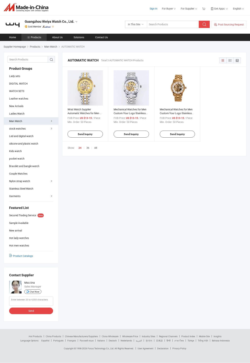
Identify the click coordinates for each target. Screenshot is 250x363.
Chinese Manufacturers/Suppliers (81, 336)
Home (12, 37)
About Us (57, 37)
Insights (217, 336)
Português (58, 340)
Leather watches (18, 98)
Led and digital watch (21, 136)
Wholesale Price (130, 336)
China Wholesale (110, 336)
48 (95, 147)
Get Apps (219, 8)
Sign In (153, 8)
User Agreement (145, 348)
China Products (53, 336)
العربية (139, 340)
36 (87, 147)
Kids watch (15, 151)
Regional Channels (168, 336)
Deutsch (113, 340)
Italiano (101, 340)
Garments (14, 196)
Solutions (79, 37)
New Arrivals (16, 106)
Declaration (163, 348)
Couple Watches (18, 173)
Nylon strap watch (19, 181)
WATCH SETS (16, 91)
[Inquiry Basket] (204, 8)
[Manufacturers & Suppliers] (27, 7)
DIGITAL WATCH (18, 83)
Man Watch (15, 121)
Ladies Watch (17, 113)
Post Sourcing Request (231, 24)
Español (45, 340)
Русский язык (87, 340)
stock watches (17, 128)
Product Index (188, 336)
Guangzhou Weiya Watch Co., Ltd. (49, 21)
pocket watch (17, 158)
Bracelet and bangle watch (24, 166)
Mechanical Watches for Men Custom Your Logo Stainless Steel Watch (130, 113)
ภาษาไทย (179, 340)
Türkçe (191, 340)
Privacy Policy (179, 348)
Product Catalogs (23, 256)
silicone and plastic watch (23, 143)
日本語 (159, 340)
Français (71, 340)
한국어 (149, 340)
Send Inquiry (85, 134)
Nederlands (126, 340)
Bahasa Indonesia (221, 340)
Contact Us (101, 37)
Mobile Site (204, 336)
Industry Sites (148, 336)
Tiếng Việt (203, 340)
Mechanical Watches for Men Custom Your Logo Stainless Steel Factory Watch (176, 113)
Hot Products (35, 336)
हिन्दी (169, 340)
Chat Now (34, 291)
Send (31, 311)
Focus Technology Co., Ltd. (101, 348)
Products (36, 37)
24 (80, 147)
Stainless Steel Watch (21, 188)
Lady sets (14, 76)
